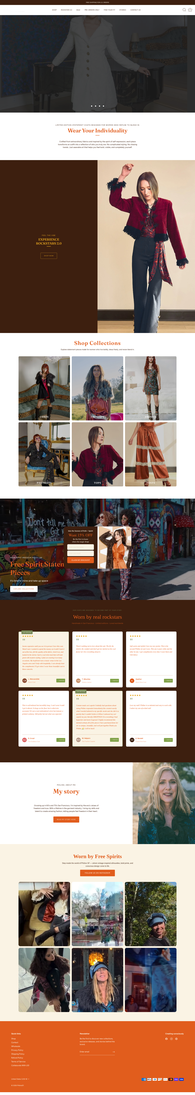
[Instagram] (171, 1038)
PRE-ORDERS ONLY (92, 10)
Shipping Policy (17, 1054)
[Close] (128, 529)
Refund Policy (17, 1058)
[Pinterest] (176, 1038)
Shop (13, 1038)
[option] (97, 56)
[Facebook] (166, 1038)
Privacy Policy (17, 1050)
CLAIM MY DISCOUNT (80, 560)
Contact (14, 1042)
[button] (92, 106)
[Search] (184, 10)
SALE (78, 10)
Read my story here (66, 819)
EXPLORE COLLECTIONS (24, 589)
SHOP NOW (49, 256)
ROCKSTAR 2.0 (66, 10)
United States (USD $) (19, 1079)
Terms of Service (18, 1061)
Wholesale (15, 1046)
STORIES (122, 10)
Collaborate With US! (20, 1065)
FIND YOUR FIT (109, 10)
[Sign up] (114, 1052)
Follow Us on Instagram (97, 873)
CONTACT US (135, 10)
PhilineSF (20, 1085)
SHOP (54, 10)
